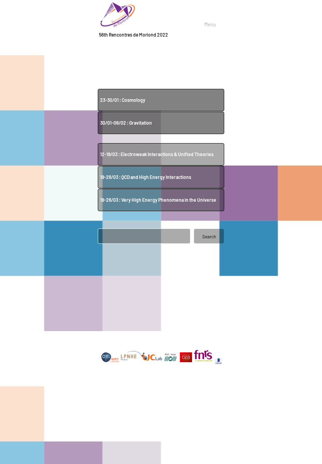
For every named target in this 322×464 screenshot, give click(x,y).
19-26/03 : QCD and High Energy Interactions (145, 177)
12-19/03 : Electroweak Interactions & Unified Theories (157, 154)
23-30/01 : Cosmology (123, 100)
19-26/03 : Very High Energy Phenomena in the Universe (158, 200)
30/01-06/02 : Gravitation (126, 122)
